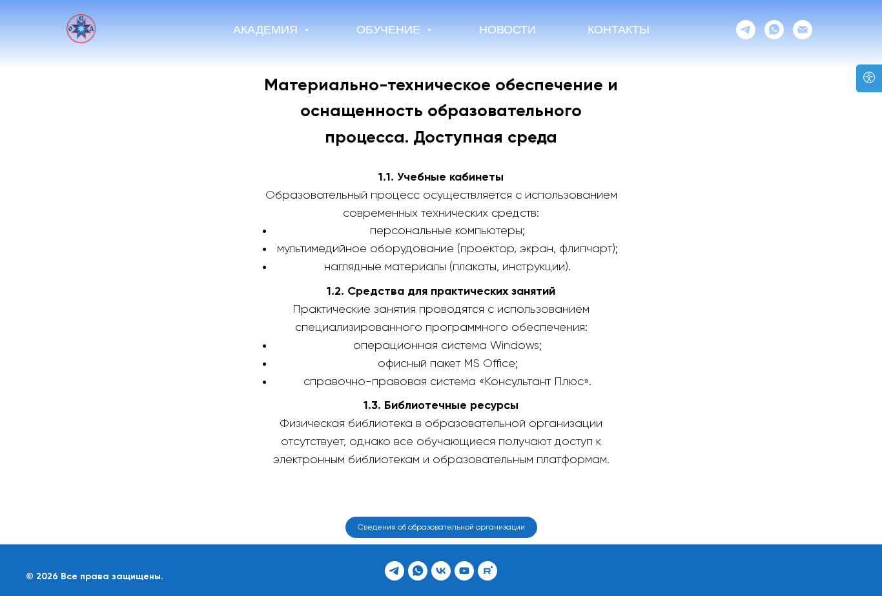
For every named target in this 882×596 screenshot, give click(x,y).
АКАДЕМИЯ (267, 29)
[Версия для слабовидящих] (869, 78)
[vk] (441, 571)
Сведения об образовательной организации (441, 527)
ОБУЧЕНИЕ (390, 29)
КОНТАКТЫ (619, 29)
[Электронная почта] (802, 29)
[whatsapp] (774, 29)
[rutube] (487, 571)
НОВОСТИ (507, 29)
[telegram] (745, 29)
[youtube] (464, 571)
